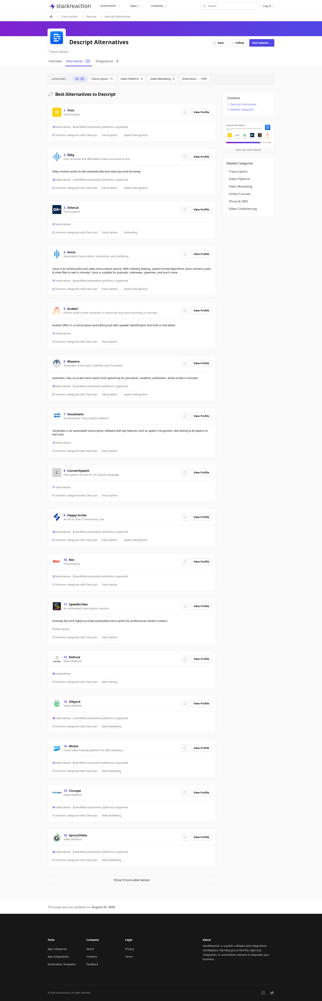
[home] (51, 16)
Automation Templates (62, 964)
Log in (268, 6)
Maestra (73, 361)
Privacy (129, 949)
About (90, 949)
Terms (129, 956)
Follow (240, 43)
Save (221, 43)
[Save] (185, 112)
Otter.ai (73, 208)
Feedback (92, 964)
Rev (71, 560)
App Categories (57, 949)
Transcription (69, 16)
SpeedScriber (78, 604)
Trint (70, 110)
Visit (262, 43)
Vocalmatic (75, 414)
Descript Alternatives (243, 104)
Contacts (91, 956)
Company (157, 5)
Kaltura (74, 657)
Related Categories (242, 109)
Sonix (71, 252)
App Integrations (58, 956)
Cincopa (75, 791)
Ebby (70, 155)
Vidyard (74, 702)
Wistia (73, 746)
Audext (72, 309)
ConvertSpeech (78, 471)
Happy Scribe (76, 515)
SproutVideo (78, 835)
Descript (91, 16)
